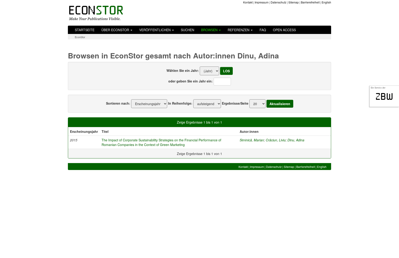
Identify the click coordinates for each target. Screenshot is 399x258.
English (326, 2)
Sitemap (293, 2)
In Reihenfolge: (180, 103)
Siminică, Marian (252, 140)
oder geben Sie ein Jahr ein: (190, 81)
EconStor (80, 37)
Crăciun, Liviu (276, 140)
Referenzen (239, 29)
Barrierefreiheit (310, 2)
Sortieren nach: (118, 103)
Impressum (262, 2)
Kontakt (248, 2)
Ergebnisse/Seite (235, 103)
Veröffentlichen (155, 29)
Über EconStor (115, 29)
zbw (384, 96)
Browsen (209, 29)
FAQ (263, 29)
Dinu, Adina (295, 140)
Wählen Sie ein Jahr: (182, 70)
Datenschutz (278, 2)
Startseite (84, 29)
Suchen (187, 29)
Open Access (284, 29)
